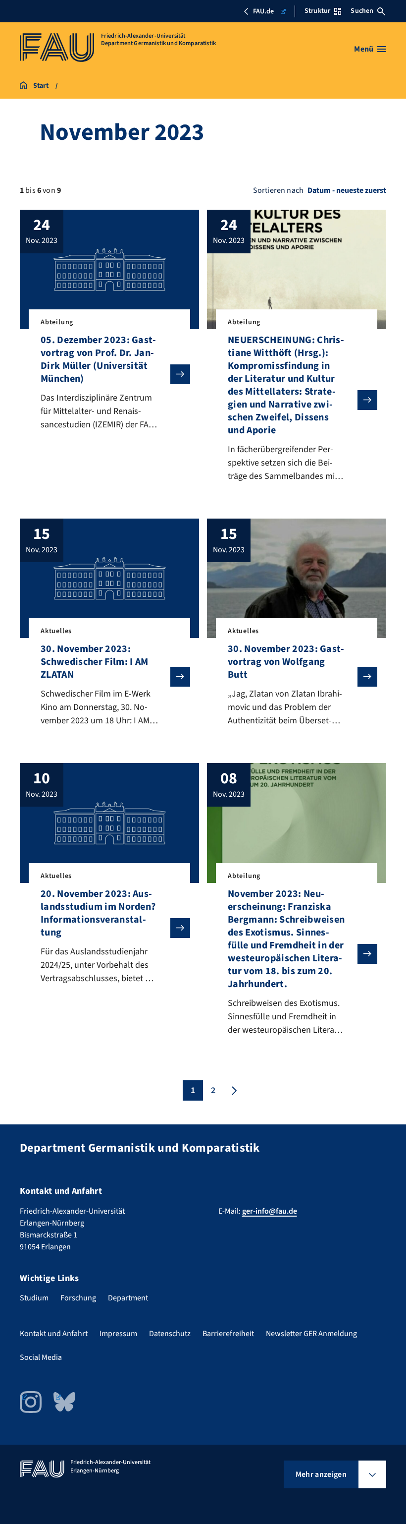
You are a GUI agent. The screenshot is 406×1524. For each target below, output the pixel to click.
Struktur (317, 11)
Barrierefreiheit (228, 1333)
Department (128, 1297)
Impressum (118, 1333)
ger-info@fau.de (269, 1211)
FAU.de (263, 11)
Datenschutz (170, 1333)
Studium (34, 1297)
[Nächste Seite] (233, 1090)
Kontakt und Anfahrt (54, 1333)
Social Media (41, 1357)
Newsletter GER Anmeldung (311, 1333)
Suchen (362, 11)
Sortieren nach (278, 190)
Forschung (78, 1297)
